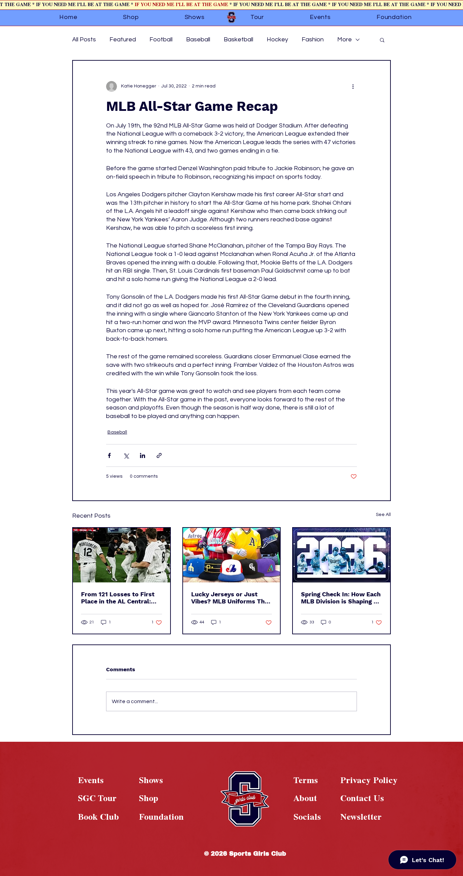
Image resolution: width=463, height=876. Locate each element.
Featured (122, 39)
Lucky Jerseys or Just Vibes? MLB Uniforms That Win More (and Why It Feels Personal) (231, 598)
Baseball (198, 39)
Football (161, 39)
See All (383, 514)
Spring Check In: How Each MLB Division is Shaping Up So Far (341, 598)
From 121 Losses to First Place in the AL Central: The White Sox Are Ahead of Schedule (119, 598)
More (344, 39)
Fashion (313, 39)
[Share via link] (159, 455)
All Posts (84, 39)
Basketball (238, 39)
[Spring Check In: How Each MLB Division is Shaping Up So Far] (341, 555)
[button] (382, 39)
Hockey (277, 39)
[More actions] (353, 86)
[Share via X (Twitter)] (126, 455)
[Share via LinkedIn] (142, 455)
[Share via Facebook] (109, 455)
